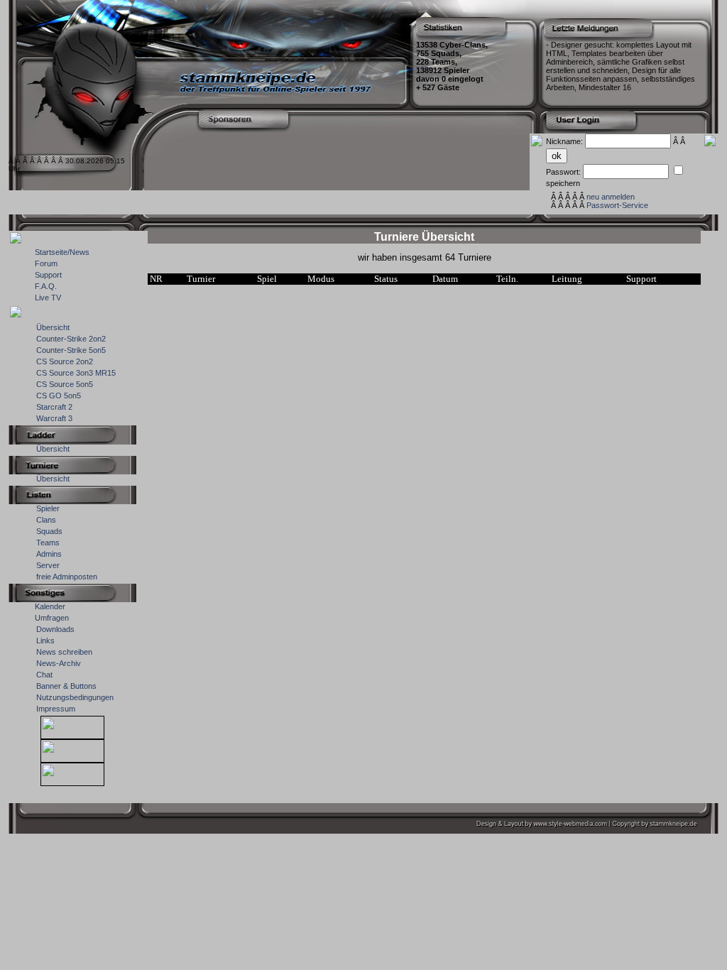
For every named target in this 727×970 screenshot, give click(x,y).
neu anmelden (610, 196)
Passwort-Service (617, 205)
